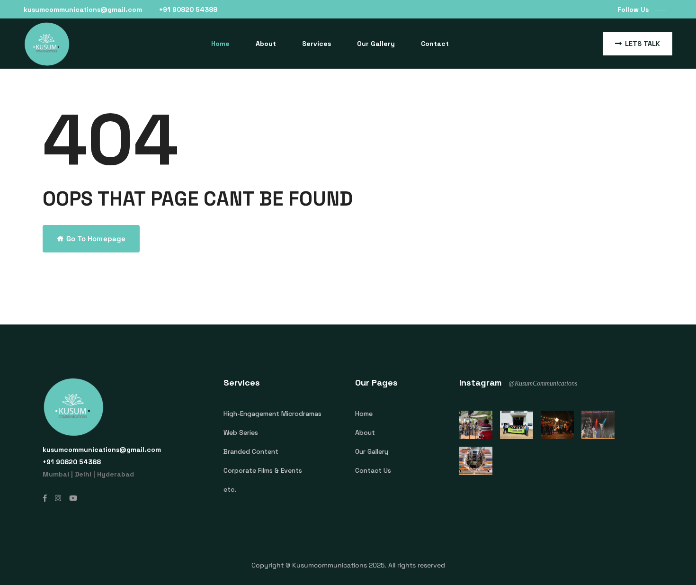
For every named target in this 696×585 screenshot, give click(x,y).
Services (316, 43)
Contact (435, 43)
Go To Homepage (95, 238)
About (266, 43)
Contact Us (373, 470)
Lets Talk (642, 43)
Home (220, 43)
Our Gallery (376, 43)
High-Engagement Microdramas (272, 413)
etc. (229, 489)
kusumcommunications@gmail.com (83, 9)
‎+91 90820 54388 (188, 9)
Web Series (240, 432)
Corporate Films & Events (262, 470)
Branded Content (250, 451)
